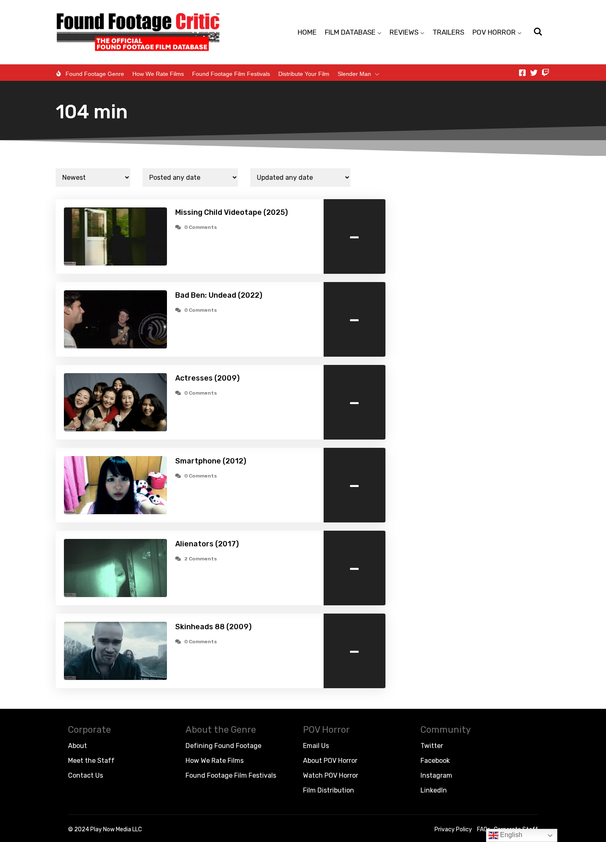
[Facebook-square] (522, 72)
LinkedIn (433, 790)
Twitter (431, 746)
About (77, 746)
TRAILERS (448, 32)
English (510, 834)
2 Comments (200, 559)
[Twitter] (534, 72)
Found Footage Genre (95, 74)
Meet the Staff (91, 760)
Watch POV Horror (330, 775)
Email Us (316, 746)
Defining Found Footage (223, 746)
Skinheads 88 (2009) (213, 626)
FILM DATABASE (350, 32)
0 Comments (200, 227)
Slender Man (354, 74)
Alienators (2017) (207, 543)
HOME (307, 32)
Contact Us (85, 775)
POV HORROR (494, 32)
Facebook (435, 760)
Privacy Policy (453, 829)
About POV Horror (330, 760)
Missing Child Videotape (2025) (231, 212)
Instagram (436, 775)
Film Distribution (328, 790)
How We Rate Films (158, 74)
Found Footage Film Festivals (231, 74)
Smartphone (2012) (210, 461)
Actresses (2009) (207, 378)
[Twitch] (545, 72)
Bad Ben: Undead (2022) (218, 295)
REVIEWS (404, 32)
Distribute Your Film (303, 74)
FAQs (483, 829)
